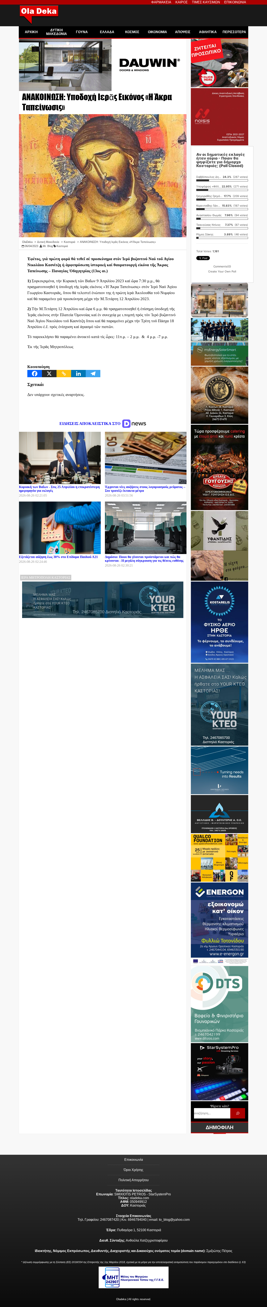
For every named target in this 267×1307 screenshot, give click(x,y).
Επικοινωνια (235, 2)
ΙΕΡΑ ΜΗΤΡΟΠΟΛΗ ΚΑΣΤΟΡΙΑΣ (45, 577)
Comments (222, 266)
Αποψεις (182, 32)
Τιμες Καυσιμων (206, 2)
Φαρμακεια (161, 2)
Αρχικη (31, 32)
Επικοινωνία (133, 1159)
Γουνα (82, 32)
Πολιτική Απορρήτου (133, 1180)
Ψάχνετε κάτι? (219, 1106)
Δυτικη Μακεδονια (56, 32)
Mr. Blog (48, 246)
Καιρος (181, 2)
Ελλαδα (107, 32)
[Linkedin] (78, 373)
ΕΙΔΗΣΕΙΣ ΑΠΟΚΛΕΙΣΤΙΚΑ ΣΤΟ (90, 423)
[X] (49, 373)
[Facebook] (34, 373)
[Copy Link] (64, 373)
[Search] (237, 1113)
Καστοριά (62, 246)
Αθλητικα (208, 32)
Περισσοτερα (234, 32)
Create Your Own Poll (222, 271)
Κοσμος (132, 32)
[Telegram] (93, 373)
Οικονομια (157, 32)
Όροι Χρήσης (133, 1170)
